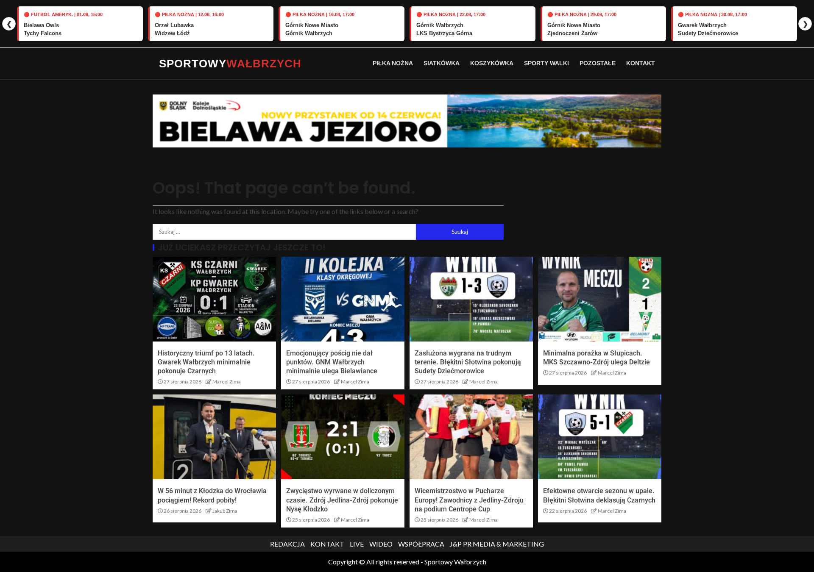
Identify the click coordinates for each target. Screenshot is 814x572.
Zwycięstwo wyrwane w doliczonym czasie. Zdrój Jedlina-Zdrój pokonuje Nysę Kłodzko (342, 500)
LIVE (357, 544)
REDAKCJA (287, 544)
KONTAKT (327, 544)
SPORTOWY (230, 63)
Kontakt (640, 63)
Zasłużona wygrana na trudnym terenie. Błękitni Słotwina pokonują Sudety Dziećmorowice (468, 362)
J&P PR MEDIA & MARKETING (497, 544)
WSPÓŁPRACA (421, 544)
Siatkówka (442, 63)
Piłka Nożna (393, 63)
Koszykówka (491, 63)
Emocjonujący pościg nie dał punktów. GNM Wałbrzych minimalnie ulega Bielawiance (331, 362)
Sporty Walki (546, 63)
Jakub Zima (224, 511)
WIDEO (381, 544)
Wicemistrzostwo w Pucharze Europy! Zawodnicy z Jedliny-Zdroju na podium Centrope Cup (469, 500)
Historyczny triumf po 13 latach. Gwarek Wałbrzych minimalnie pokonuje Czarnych (206, 362)
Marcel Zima (226, 381)
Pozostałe (598, 63)
